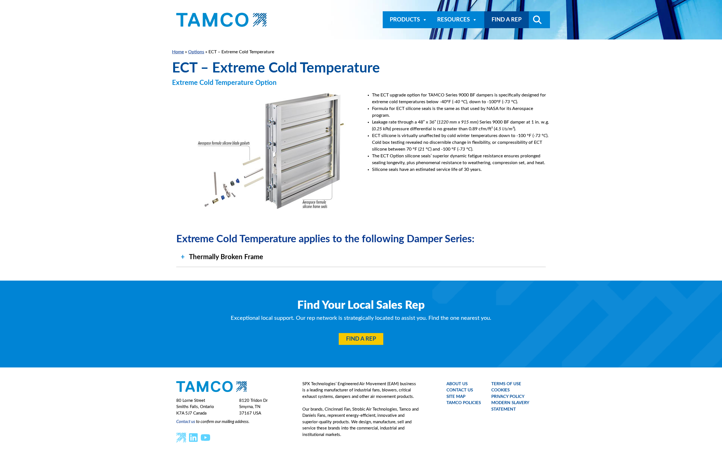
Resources (453, 20)
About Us (457, 384)
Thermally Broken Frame (226, 257)
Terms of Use (506, 384)
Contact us (185, 422)
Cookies (500, 390)
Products (405, 20)
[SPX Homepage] (181, 437)
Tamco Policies (463, 403)
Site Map (455, 397)
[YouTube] (205, 437)
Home (178, 52)
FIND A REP (506, 20)
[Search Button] (535, 19)
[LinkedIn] (193, 437)
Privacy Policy (508, 397)
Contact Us (459, 390)
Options (196, 52)
